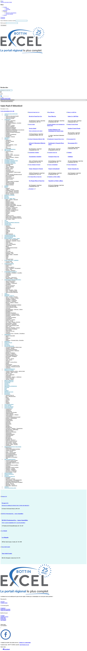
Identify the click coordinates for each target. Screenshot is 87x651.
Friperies (7, 213)
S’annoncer (3, 608)
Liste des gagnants (9, 13)
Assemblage (8, 284)
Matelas (7, 363)
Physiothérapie (9, 438)
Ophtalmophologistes (10, 434)
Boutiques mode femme (11, 204)
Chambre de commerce (11, 450)
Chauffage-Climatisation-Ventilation (13, 304)
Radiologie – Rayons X (10, 439)
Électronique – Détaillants (11, 356)
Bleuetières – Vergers (10, 125)
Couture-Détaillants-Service (12, 355)
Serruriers (8, 332)
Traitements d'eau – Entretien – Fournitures (15, 333)
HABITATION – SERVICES (9, 295)
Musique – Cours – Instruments (12, 155)
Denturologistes (9, 419)
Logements (8, 338)
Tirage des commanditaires (11, 12)
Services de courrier (10, 177)
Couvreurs (8, 308)
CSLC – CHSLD (9, 451)
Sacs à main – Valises (10, 219)
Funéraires (8, 466)
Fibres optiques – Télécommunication (14, 479)
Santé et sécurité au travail (11, 441)
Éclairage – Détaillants (10, 211)
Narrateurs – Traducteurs (11, 470)
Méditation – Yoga (9, 253)
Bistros (7, 397)
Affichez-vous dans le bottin (6, 2)
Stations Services (9, 179)
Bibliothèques (8, 447)
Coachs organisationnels (11, 461)
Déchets (7, 276)
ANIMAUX (6, 139)
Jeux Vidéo (8, 251)
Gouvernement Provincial (11, 454)
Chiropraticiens (9, 415)
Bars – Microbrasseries (11, 396)
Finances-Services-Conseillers (12, 465)
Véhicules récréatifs (10, 182)
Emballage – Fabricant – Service (13, 315)
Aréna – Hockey (9, 243)
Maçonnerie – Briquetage (11, 324)
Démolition (8, 311)
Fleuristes (8, 357)
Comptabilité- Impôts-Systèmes (12, 462)
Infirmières (8, 426)
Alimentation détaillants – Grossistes (13, 123)
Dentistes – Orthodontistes (11, 418)
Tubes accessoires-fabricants (12, 292)
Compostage (8, 274)
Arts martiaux (9, 245)
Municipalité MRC (10, 455)
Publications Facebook (5, 609)
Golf (6, 249)
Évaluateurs (8, 463)
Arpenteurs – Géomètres (11, 301)
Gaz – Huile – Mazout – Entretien (13, 322)
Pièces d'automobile (10, 175)
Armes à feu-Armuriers (11, 244)
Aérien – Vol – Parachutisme (12, 239)
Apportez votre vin (10, 395)
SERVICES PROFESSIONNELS (10, 459)
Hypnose (7, 425)
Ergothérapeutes (9, 420)
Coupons (5, 15)
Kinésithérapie (9, 427)
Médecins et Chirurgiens (11, 431)
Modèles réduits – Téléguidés (12, 254)
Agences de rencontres (10, 117)
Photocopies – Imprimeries (11, 485)
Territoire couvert (4, 616)
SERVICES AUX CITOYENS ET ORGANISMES (12, 446)
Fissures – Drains (9, 320)
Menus (7, 401)
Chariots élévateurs (10, 286)
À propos (5, 7)
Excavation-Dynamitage (11, 317)
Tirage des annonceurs (5, 610)
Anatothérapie (9, 411)
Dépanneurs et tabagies (11, 128)
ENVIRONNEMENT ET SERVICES (10, 271)
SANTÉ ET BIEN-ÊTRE (8, 407)
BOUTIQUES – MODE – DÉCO (9, 198)
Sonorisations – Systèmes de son (12, 365)
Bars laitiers (8, 124)
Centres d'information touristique (13, 449)
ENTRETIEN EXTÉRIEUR (9, 263)
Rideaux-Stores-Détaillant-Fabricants (14, 217)
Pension (7, 143)
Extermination (9, 318)
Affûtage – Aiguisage (10, 282)
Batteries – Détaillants (10, 352)
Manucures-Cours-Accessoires (12, 192)
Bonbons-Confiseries (10, 126)
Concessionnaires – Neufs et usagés (13, 172)
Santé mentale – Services (11, 442)
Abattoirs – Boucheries (10, 120)
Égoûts (7, 266)
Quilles (7, 232)
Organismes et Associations (11, 457)
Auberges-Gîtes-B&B (10, 335)
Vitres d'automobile (10, 183)
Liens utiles (8, 9)
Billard (7, 246)
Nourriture (8, 142)
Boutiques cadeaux (10, 201)
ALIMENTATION (7, 119)
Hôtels (7, 336)
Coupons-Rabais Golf (10, 228)
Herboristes (8, 422)
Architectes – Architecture (11, 300)
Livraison (8, 399)
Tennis (7, 256)
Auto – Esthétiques (10, 166)
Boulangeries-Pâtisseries (11, 127)
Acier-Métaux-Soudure (11, 280)
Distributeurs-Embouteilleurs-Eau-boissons (15, 129)
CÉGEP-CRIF (9, 261)
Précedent (30, 188)
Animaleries (8, 140)
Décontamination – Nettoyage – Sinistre (14, 309)
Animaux (8, 225)
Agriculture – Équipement (11, 283)
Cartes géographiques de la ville (7, 111)
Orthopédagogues (9, 435)
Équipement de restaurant (11, 131)
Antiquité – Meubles (10, 348)
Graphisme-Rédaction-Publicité (12, 481)
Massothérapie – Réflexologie (12, 429)
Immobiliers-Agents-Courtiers (12, 467)
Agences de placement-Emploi (12, 116)
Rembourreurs (9, 364)
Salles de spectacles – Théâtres (12, 157)
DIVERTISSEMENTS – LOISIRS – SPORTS (12, 238)
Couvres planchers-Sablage (11, 307)
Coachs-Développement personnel (13, 417)
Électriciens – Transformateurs (12, 314)
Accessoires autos (9, 164)
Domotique (8, 477)
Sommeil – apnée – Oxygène (12, 444)
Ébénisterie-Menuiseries (11, 312)
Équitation (8, 248)
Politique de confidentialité (25, 642)
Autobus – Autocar (10, 167)
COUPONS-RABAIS (7, 224)
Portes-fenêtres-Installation (11, 328)
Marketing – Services (10, 484)
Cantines (7, 398)
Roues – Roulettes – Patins (11, 290)
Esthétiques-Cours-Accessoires (12, 190)
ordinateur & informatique (10, 386)
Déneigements (9, 264)
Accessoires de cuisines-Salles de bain (14, 347)
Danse (7, 152)
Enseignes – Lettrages (10, 478)
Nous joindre (3, 620)
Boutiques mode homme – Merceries (13, 205)
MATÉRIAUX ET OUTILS (9, 370)
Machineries (8, 287)
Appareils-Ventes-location (11, 412)
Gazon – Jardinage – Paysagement (13, 268)
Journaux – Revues (10, 358)
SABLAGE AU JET (10, 331)
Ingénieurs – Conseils (10, 468)
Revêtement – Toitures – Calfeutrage (13, 376)
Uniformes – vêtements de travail (13, 366)
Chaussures (8, 227)
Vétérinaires (8, 145)
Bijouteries (8, 200)
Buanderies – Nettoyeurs (11, 354)
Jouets (7, 214)
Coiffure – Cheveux (10, 189)
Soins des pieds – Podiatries (11, 443)
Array (2, 93)
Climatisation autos (10, 171)
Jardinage (8, 230)
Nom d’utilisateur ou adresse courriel (8, 20)
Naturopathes (9, 433)
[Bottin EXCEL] (2, 1)
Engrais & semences (10, 267)
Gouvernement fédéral (10, 453)
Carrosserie (8, 169)
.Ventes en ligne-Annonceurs (11, 113)
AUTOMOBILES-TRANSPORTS (10, 163)
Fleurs (7, 229)
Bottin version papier (6, 98)
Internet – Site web (10, 483)
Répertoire (5, 10)
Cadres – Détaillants (10, 206)
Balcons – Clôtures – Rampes (12, 302)
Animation (8, 241)
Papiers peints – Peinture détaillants (13, 216)
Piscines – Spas (9, 269)
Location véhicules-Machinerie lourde (14, 174)
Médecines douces (9, 430)
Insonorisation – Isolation (11, 323)
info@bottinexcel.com (24, 644)
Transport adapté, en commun (12, 181)
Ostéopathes (8, 436)
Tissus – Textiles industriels (11, 291)
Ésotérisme (8, 421)
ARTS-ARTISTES (7, 150)
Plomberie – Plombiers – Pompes (13, 327)
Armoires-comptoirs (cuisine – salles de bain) (15, 371)
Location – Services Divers (11, 362)
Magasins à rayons (10, 215)
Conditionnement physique (11, 247)
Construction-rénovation (11, 306)
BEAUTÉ (6, 187)
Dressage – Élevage (10, 141)
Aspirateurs (8, 351)
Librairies (8, 360)
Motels (7, 339)
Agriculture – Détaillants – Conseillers (14, 272)
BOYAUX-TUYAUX (10, 285)
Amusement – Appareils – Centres (13, 240)
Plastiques (8, 288)
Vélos (7, 258)
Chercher (3, 601)
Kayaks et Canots (9, 252)
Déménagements (9, 310)
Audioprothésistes (9, 413)
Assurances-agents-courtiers (12, 460)
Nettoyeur (8, 231)
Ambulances (8, 410)
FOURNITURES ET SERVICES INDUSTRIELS (12, 279)
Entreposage (8, 316)
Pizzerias (7, 402)
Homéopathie (8, 423)
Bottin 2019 (3, 617)
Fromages (8, 133)
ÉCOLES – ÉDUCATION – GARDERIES (11, 260)
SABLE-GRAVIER (10, 378)
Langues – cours (9, 153)
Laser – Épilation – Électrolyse (12, 191)
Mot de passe (3, 23)
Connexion (3, 17)
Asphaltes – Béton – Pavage (12, 372)
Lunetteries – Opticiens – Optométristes (14, 428)
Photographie (8, 156)
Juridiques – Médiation (11, 469)
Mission (7, 8)
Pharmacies (8, 437)
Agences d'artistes (9, 151)
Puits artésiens (9, 330)
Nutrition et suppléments (11, 134)
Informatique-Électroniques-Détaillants (14, 482)
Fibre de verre (9, 373)
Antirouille (8, 165)
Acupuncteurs (9, 409)
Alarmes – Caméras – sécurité (12, 298)
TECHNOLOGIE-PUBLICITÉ (9, 476)
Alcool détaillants (9, 121)
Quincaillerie (8, 375)
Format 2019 (3, 619)
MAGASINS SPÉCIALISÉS (9, 346)
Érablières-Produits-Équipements (13, 132)
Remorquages (9, 176)
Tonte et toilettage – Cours (11, 144)
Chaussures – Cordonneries (12, 207)
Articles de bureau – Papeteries (12, 350)
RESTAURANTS (7, 394)
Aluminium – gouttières (11, 299)
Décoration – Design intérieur (12, 209)
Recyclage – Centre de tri (11, 277)
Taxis (7, 180)
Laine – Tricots (9, 359)
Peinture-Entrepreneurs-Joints (12, 325)
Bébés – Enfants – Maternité (12, 199)
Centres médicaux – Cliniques (12, 414)
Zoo (6, 147)
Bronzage (8, 188)
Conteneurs (8, 275)
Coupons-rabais (4, 602)
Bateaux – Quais (9, 168)
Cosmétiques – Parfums (11, 208)
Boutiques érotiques (10, 203)
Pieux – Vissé (8, 326)
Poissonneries (8, 135)
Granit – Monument (10, 374)
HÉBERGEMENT (7, 334)
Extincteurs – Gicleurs (10, 319)
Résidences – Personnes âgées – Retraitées (15, 340)
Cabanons (8, 303)
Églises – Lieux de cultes (11, 452)
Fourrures (8, 212)
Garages (7, 173)
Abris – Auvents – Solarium (12, 296)
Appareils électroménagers (11, 349)
